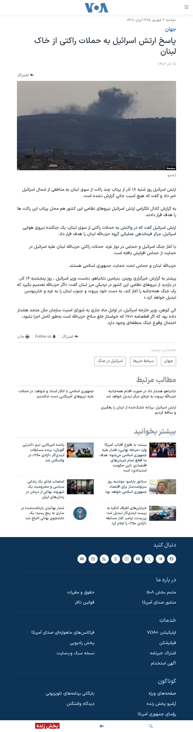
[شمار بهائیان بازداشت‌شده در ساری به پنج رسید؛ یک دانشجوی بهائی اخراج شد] (80, 513)
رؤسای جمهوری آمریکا (157, 714)
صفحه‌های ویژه (162, 693)
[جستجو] (151, 726)
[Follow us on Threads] (115, 558)
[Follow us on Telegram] (160, 558)
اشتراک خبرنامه (163, 653)
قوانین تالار (84, 602)
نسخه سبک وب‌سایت (75, 653)
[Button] (25, 75)
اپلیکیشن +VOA (161, 632)
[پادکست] (92, 558)
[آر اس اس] (104, 558)
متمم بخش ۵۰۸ (161, 592)
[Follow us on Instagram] (126, 558)
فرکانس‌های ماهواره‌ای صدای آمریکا (63, 632)
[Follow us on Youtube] (137, 558)
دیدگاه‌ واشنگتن (80, 704)
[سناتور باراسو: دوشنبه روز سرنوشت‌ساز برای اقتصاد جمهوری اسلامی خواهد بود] (162, 486)
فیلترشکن (167, 643)
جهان (170, 29)
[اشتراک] (81, 558)
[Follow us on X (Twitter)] (149, 558)
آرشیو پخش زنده (161, 704)
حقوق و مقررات (80, 592)
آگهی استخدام (163, 663)
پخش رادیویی (82, 643)
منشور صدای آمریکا (159, 602)
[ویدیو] (102, 726)
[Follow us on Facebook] (171, 558)
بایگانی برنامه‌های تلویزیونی (70, 693)
